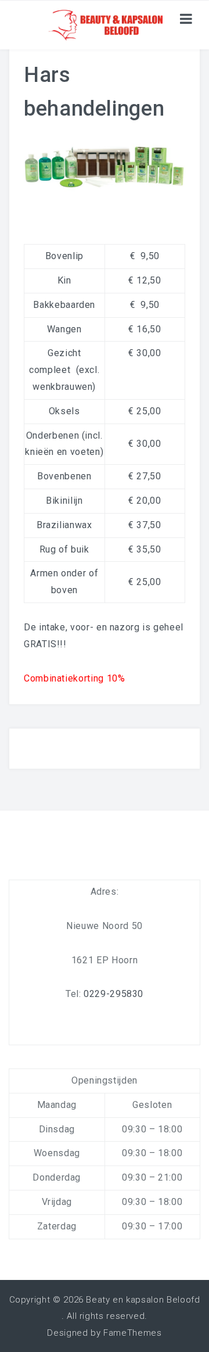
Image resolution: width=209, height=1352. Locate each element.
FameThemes (132, 1333)
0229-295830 (113, 993)
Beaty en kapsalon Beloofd (143, 1299)
